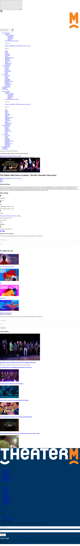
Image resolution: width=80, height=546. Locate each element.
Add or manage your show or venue (9, 519)
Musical (1, 181)
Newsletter (4, 88)
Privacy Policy (22, 543)
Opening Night (5, 488)
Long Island (7, 54)
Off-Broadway (12, 45)
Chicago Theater (5, 470)
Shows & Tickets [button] (6, 32)
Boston (6, 50)
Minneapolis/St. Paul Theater (8, 480)
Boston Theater (5, 472)
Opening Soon (10, 36)
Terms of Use (28, 543)
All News (4, 504)
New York (4, 509)
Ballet (1, 179)
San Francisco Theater (6, 476)
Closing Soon (10, 38)
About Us (4, 520)
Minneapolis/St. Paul (9, 57)
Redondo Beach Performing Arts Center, (8, 156)
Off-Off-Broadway (19, 45)
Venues (6, 40)
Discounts (9, 39)
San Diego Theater (6, 500)
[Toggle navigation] (1, 11)
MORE (1, 253)
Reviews (6, 67)
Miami (6, 56)
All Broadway (10, 37)
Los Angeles (7, 55)
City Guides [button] (5, 74)
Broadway (12, 35)
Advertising (4, 517)
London (4, 510)
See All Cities (7, 64)
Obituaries (7, 70)
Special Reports (8, 71)
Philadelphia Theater (6, 475)
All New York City (27, 45)
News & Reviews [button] (6, 65)
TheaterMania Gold (6, 86)
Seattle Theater (5, 478)
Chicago (6, 51)
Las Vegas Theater (6, 473)
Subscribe (3, 247)
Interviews (7, 68)
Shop (3, 516)
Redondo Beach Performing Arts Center (8, 215)
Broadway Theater (6, 469)
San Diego (7, 59)
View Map (2, 224)
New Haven (7, 85)
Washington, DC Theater (7, 479)
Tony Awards (5, 89)
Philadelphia (7, 58)
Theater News (5, 486)
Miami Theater (5, 474)
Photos (6, 72)
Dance (1, 180)
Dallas (6, 53)
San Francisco (8, 61)
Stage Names (5, 515)
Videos (6, 73)
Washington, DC (8, 63)
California (18, 215)
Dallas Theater (5, 494)
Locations (7, 34)
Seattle (6, 62)
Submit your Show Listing (13, 40)
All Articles (7, 66)
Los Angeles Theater (6, 471)
